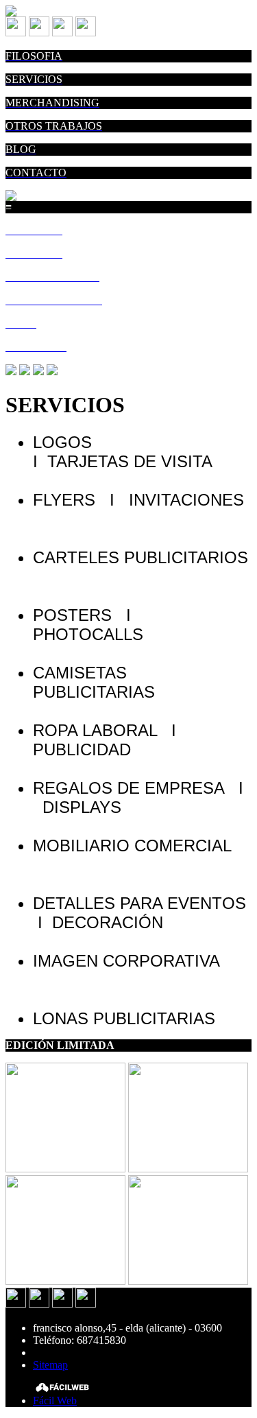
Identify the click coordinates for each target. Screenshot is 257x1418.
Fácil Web (55, 1400)
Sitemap (50, 1365)
